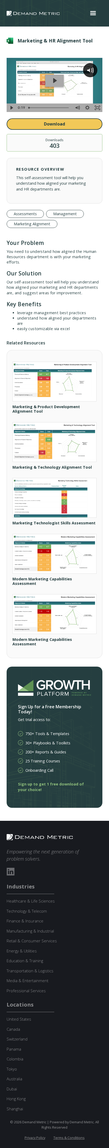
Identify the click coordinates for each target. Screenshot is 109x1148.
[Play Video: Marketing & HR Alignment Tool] (54, 81)
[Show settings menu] (87, 107)
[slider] (49, 107)
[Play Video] (12, 107)
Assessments (25, 213)
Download (54, 124)
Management (65, 213)
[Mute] (77, 107)
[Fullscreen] (97, 107)
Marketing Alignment (32, 223)
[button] (93, 13)
